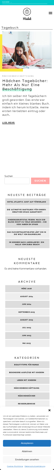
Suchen (8, 176)
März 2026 (26, 289)
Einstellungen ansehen (27, 459)
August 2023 (26, 320)
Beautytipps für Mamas (26, 365)
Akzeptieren (27, 443)
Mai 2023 (26, 343)
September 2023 (26, 312)
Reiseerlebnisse (26, 404)
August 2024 (26, 296)
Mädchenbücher (26, 396)
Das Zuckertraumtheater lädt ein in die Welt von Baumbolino (26, 233)
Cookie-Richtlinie (15, 466)
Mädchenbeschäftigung (18, 76)
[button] (49, 410)
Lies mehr (8, 123)
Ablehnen (27, 451)
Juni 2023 (26, 336)
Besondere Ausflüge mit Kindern (26, 372)
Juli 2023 (26, 328)
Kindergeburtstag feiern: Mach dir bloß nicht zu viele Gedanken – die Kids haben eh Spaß (27, 222)
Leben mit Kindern (26, 380)
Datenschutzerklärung (35, 466)
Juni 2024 (26, 304)
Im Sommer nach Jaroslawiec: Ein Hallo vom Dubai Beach (26, 243)
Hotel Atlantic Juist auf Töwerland (26, 202)
